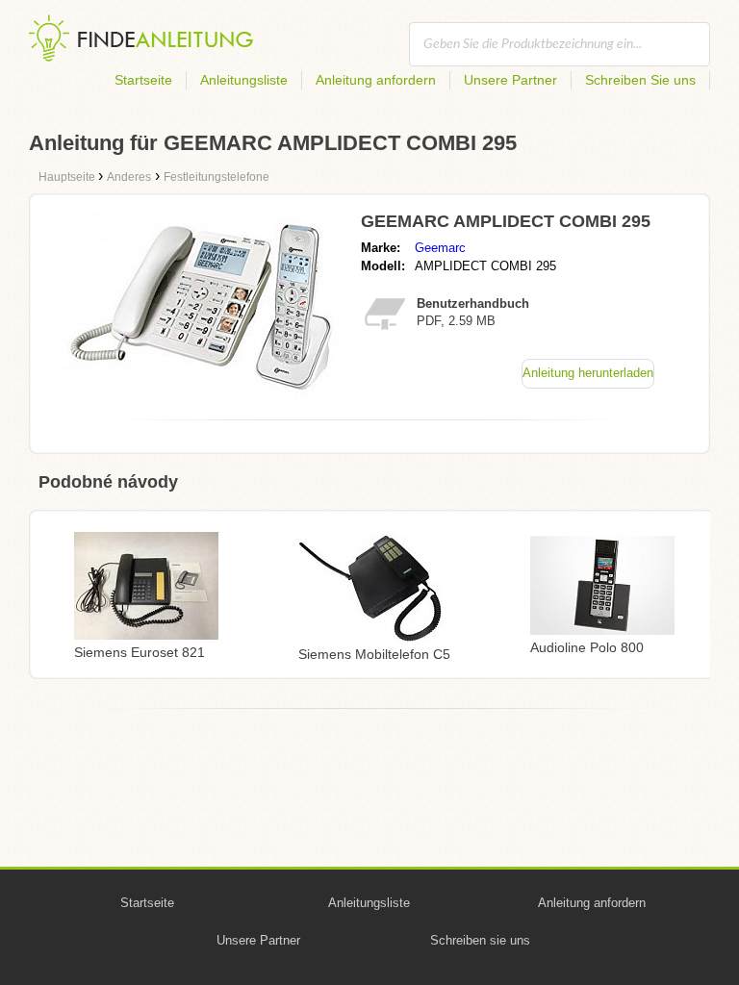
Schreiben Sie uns (640, 80)
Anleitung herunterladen (587, 373)
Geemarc (440, 247)
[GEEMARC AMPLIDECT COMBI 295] (205, 398)
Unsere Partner (510, 80)
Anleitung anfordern (376, 80)
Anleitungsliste (244, 80)
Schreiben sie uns (480, 940)
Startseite (143, 80)
